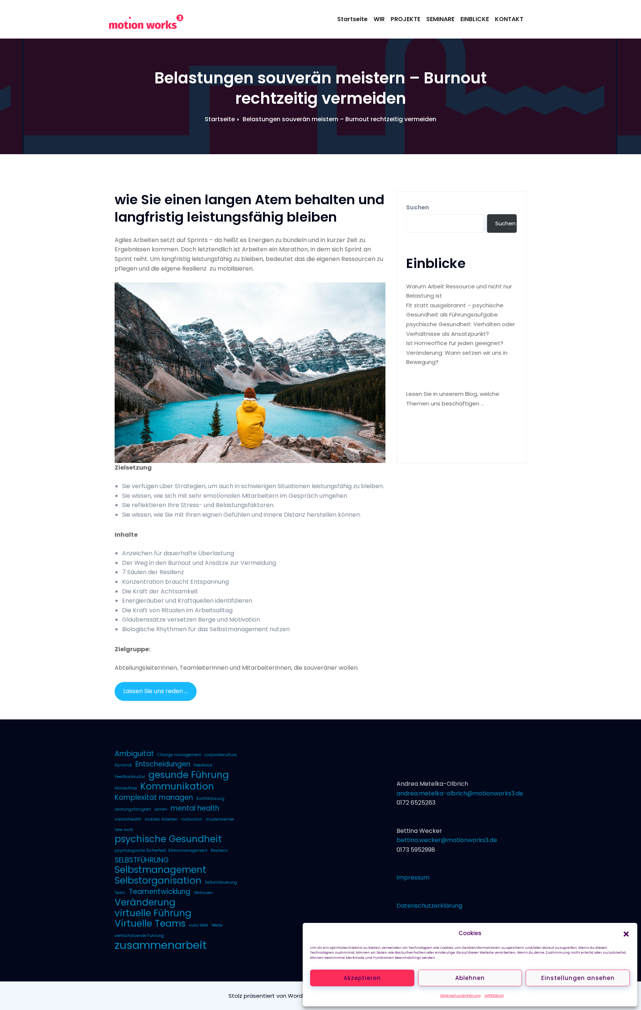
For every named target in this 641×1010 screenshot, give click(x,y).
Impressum (413, 877)
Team (120, 892)
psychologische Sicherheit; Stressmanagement (161, 850)
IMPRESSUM (494, 995)
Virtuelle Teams (150, 923)
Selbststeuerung (221, 882)
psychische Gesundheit (168, 839)
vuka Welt (198, 925)
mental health (195, 808)
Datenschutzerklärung (460, 995)
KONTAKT (509, 19)
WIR (379, 19)
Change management (179, 755)
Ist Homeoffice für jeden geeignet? (454, 343)
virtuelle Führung (153, 913)
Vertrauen (203, 892)
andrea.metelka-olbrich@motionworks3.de (460, 793)
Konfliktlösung (210, 798)
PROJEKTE (405, 19)
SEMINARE (440, 19)
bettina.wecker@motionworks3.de (447, 840)
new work (124, 829)
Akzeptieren (362, 978)
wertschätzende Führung (139, 935)
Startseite (352, 19)
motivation (191, 819)
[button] (626, 933)
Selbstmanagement (160, 870)
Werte (217, 925)
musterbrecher (220, 819)
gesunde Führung (188, 775)
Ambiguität (134, 754)
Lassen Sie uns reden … (155, 691)
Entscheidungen (162, 764)
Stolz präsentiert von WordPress (274, 996)
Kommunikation (177, 786)
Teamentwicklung (159, 892)
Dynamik (123, 765)
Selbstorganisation (158, 880)
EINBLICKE (474, 19)
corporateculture (220, 755)
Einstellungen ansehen (578, 978)
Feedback (203, 765)
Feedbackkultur (130, 776)
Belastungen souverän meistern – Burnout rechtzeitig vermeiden (339, 119)
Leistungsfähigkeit (133, 809)
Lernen (160, 809)
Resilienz (219, 850)
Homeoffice (126, 788)
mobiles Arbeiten (161, 819)
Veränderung (145, 902)
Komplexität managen (154, 797)
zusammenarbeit (161, 945)
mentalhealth (128, 819)
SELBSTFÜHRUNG (142, 860)
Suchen (417, 207)
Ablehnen (470, 978)
